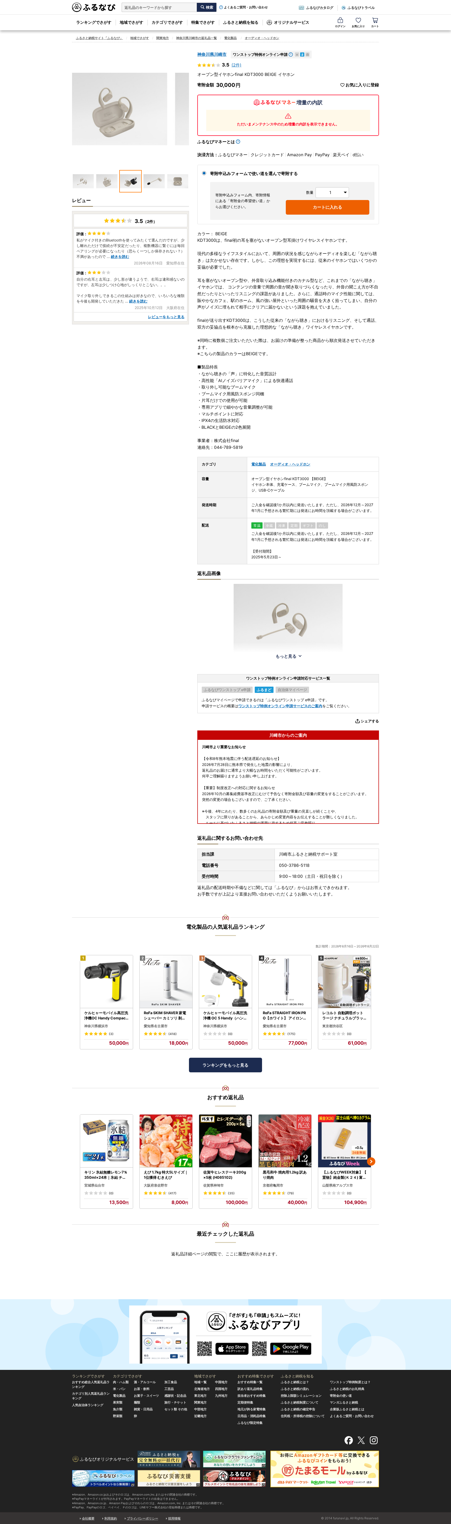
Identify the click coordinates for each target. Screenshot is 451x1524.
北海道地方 (202, 1389)
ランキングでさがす (93, 22)
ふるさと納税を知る (240, 22)
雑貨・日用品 (143, 1409)
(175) (291, 1034)
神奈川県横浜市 (96, 1026)
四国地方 (221, 1389)
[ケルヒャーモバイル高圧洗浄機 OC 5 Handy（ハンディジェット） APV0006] (225, 981)
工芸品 (169, 1389)
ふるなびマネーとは (216, 141)
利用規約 (110, 1518)
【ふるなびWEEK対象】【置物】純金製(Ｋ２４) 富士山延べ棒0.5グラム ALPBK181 (344, 1175)
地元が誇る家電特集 (252, 1409)
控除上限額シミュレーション (301, 1396)
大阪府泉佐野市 (156, 1185)
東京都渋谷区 (332, 1026)
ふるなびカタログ (319, 7)
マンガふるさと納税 (344, 1402)
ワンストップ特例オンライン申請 (260, 54)
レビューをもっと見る (166, 317)
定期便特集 (245, 1402)
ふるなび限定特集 (250, 1423)
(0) (230, 1034)
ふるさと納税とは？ (295, 1382)
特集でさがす (203, 22)
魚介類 (117, 1409)
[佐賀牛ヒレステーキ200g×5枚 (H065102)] (225, 1141)
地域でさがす (131, 22)
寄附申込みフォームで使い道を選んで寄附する (254, 173)
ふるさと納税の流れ (295, 1389)
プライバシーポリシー (142, 1518)
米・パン (119, 1389)
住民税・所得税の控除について (303, 1416)
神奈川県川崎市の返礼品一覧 (196, 38)
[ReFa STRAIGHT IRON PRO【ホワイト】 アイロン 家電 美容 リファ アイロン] (285, 981)
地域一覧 (200, 1382)
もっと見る (286, 656)
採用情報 (174, 1518)
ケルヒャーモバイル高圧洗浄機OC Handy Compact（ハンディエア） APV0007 (106, 1015)
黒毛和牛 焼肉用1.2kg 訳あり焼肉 (285, 1175)
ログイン (340, 26)
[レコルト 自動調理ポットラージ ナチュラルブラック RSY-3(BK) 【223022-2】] (344, 981)
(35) (231, 1193)
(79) (290, 1193)
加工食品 (170, 1382)
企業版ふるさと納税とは (347, 1409)
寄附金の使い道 (341, 1396)
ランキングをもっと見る (225, 1065)
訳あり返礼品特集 (250, 1389)
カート (375, 26)
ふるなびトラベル (361, 7)
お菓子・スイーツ (146, 1396)
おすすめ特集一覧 (250, 1382)
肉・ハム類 (121, 1382)
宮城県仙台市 (94, 1185)
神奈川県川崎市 (212, 54)
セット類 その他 (175, 1409)
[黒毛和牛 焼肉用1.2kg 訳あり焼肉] (285, 1141)
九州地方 (221, 1396)
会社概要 (88, 1518)
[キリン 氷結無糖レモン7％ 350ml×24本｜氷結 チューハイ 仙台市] (106, 1141)
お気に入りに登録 (362, 84)
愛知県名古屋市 (156, 1026)
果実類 (117, 1402)
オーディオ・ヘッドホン (262, 38)
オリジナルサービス (291, 22)
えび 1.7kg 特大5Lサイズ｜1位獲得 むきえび (166, 1175)
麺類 (137, 1402)
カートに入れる (327, 207)
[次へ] (371, 1161)
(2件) (236, 65)
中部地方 (200, 1409)
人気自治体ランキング (87, 1405)
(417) (172, 1193)
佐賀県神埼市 (213, 1185)
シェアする (370, 721)
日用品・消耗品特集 (252, 1416)
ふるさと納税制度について (299, 1402)
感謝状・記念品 (175, 1396)
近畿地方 (200, 1416)
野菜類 (117, 1416)
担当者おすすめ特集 (252, 1396)
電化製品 (230, 38)
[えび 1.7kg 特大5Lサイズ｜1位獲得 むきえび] (166, 1141)
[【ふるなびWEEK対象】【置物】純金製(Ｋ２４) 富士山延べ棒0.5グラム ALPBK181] (344, 1141)
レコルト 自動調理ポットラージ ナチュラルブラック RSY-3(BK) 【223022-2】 (343, 1015)
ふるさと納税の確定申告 (298, 1409)
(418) (172, 1034)
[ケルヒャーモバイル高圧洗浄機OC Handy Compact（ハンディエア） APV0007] (106, 981)
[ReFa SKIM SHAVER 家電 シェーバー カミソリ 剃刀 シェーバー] (166, 981)
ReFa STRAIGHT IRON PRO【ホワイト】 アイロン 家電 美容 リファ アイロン (284, 1015)
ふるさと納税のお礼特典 (347, 1389)
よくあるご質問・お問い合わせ (246, 7)
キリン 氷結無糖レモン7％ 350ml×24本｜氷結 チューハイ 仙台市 (105, 1175)
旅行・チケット (175, 1402)
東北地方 (200, 1396)
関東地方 (162, 38)
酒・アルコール (145, 1382)
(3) (111, 1034)
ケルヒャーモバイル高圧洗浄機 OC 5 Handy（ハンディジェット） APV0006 (225, 1015)
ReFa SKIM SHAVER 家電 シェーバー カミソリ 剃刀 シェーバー (165, 1015)
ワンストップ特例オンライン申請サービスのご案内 (280, 706)
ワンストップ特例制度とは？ (350, 1382)
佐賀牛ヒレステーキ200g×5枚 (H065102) (224, 1175)
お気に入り (358, 26)
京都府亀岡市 (273, 1185)
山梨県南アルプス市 (337, 1185)
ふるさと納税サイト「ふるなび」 (99, 38)
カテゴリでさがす (167, 22)
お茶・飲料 (142, 1389)
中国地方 (221, 1382)
